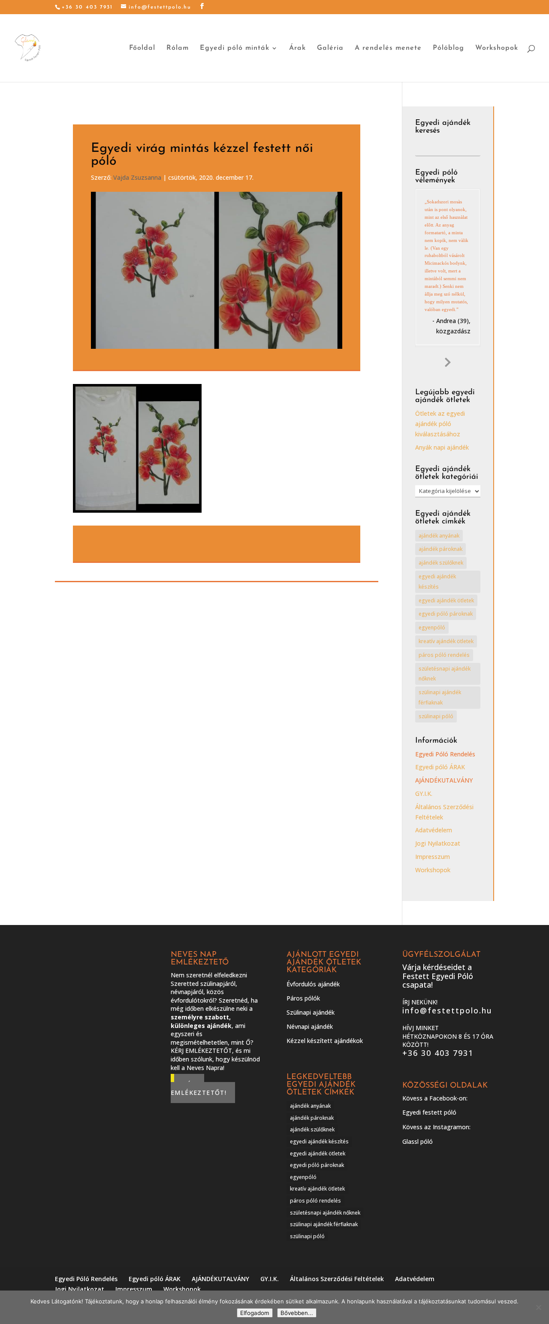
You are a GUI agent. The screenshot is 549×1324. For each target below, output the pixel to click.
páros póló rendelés (444, 655)
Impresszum (432, 856)
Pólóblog (448, 48)
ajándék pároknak (440, 549)
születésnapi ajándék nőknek (445, 674)
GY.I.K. (423, 793)
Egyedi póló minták (234, 48)
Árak (297, 48)
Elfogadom (254, 1312)
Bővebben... (297, 1312)
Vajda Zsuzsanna (137, 177)
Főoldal (142, 48)
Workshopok (496, 48)
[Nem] (538, 1307)
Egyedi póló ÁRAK (440, 767)
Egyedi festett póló (429, 1112)
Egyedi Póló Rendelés (445, 754)
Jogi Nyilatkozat (437, 843)
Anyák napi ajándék (442, 447)
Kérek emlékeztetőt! (198, 1088)
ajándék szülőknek (441, 562)
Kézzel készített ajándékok (325, 1041)
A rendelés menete (388, 48)
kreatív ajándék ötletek (446, 641)
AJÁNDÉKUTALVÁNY (444, 780)
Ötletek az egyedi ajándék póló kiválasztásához (440, 423)
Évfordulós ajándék (313, 984)
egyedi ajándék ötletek (446, 600)
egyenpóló (432, 627)
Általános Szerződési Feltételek (337, 1279)
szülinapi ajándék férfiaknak (440, 697)
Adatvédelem (433, 830)
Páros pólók (303, 998)
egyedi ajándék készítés (437, 581)
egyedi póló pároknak (446, 613)
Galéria (330, 48)
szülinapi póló (436, 716)
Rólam (177, 48)
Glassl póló (417, 1141)
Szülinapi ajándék (311, 1012)
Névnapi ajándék (310, 1026)
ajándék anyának (439, 535)
